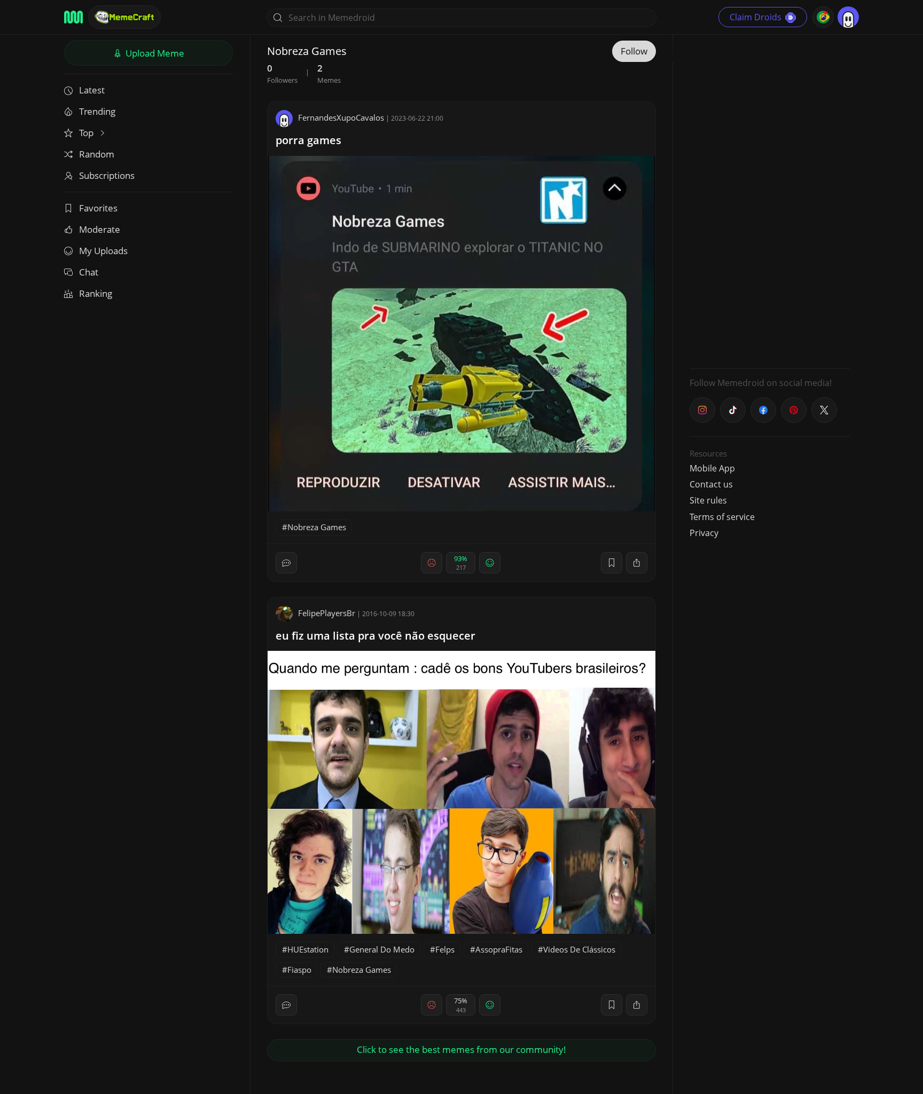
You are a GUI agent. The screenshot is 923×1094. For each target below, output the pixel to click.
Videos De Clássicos (579, 949)
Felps (445, 949)
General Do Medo (381, 949)
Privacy (704, 533)
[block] (636, 562)
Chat (88, 272)
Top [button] (87, 133)
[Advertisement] (770, 200)
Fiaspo (299, 969)
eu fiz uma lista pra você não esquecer (375, 635)
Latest (92, 90)
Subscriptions (107, 175)
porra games (308, 140)
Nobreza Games (316, 527)
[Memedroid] (73, 17)
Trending (97, 111)
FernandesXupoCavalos (341, 117)
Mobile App (712, 468)
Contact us (711, 484)
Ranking (95, 293)
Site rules (708, 500)
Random (96, 154)
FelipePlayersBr (326, 613)
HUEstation (307, 949)
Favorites (98, 208)
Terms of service (722, 517)
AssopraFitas (498, 949)
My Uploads (103, 251)
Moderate (99, 229)
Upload (153, 53)
